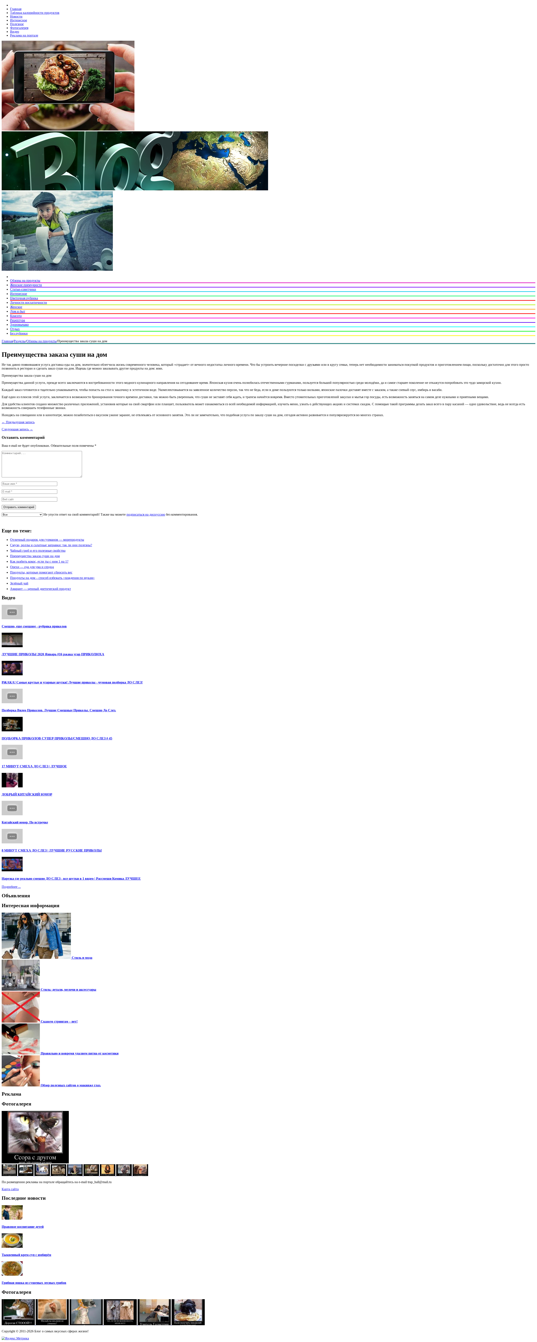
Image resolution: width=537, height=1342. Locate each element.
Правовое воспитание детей (23, 1226)
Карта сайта (10, 1189)
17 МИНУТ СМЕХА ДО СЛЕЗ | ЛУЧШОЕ (34, 766)
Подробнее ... (11, 887)
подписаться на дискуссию (145, 514)
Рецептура (17, 320)
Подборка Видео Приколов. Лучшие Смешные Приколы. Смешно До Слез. (59, 710)
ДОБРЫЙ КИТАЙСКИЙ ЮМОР (27, 794)
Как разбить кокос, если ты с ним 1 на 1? (39, 561)
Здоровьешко (19, 324)
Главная (15, 9)
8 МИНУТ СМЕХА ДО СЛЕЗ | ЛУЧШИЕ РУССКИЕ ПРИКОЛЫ (52, 850)
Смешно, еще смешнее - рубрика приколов (34, 626)
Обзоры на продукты (25, 280)
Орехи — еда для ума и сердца (32, 567)
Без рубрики (19, 333)
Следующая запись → (17, 429)
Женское (16, 307)
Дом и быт (17, 311)
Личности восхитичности (28, 302)
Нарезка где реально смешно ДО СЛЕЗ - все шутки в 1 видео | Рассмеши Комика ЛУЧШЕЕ (71, 878)
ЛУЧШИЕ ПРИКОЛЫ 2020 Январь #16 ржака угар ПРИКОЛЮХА (53, 654)
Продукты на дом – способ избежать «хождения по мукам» (52, 578)
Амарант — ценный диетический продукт (40, 589)
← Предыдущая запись (18, 422)
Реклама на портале (24, 35)
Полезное (17, 24)
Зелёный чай (19, 583)
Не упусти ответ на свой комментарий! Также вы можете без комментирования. (120, 514)
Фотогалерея (19, 28)
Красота (16, 316)
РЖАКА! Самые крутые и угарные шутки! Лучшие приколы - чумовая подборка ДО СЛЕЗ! (72, 682)
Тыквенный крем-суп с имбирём (26, 1255)
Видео (14, 31)
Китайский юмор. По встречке (25, 822)
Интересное (18, 20)
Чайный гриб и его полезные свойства (37, 550)
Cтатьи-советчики (23, 289)
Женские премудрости (26, 285)
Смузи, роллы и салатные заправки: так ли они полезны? (51, 545)
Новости (16, 16)
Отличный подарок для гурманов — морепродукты (47, 539)
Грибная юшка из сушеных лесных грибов (34, 1283)
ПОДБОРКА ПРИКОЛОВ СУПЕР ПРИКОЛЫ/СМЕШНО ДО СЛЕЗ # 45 (57, 738)
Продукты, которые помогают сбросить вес (41, 572)
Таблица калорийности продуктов (34, 12)
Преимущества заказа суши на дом (35, 556)
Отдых (15, 329)
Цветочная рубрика (24, 298)
